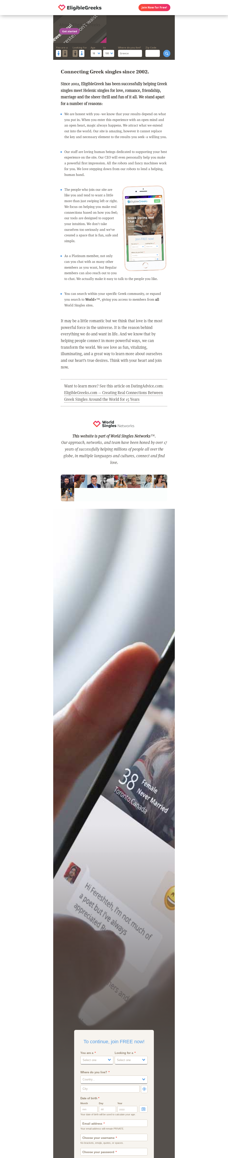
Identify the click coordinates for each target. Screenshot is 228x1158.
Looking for (80, 47)
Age (93, 47)
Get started (69, 31)
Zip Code (150, 47)
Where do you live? (129, 47)
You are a (62, 47)
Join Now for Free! (154, 7)
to (104, 47)
